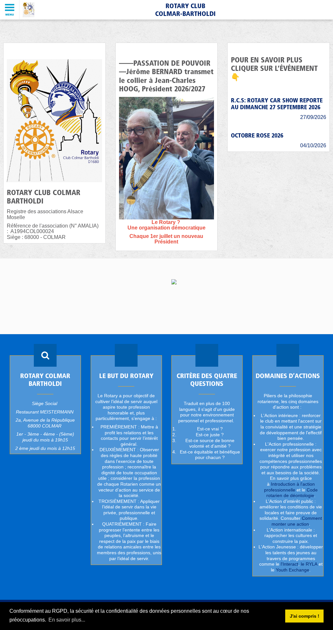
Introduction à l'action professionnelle (289, 486)
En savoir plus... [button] (66, 620)
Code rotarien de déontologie (291, 492)
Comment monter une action (296, 521)
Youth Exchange (292, 569)
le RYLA (308, 564)
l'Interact (289, 564)
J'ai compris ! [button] (304, 616)
